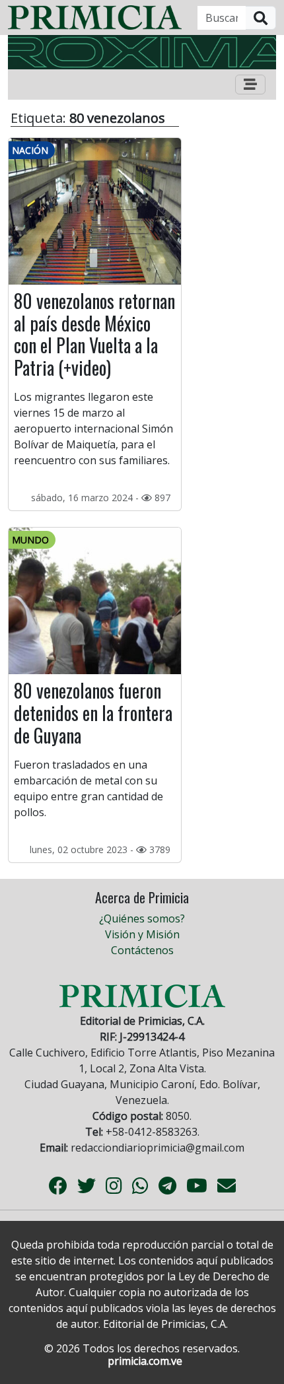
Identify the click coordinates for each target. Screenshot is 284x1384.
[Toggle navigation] (250, 84)
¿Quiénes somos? (142, 918)
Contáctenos (142, 950)
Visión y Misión (142, 934)
